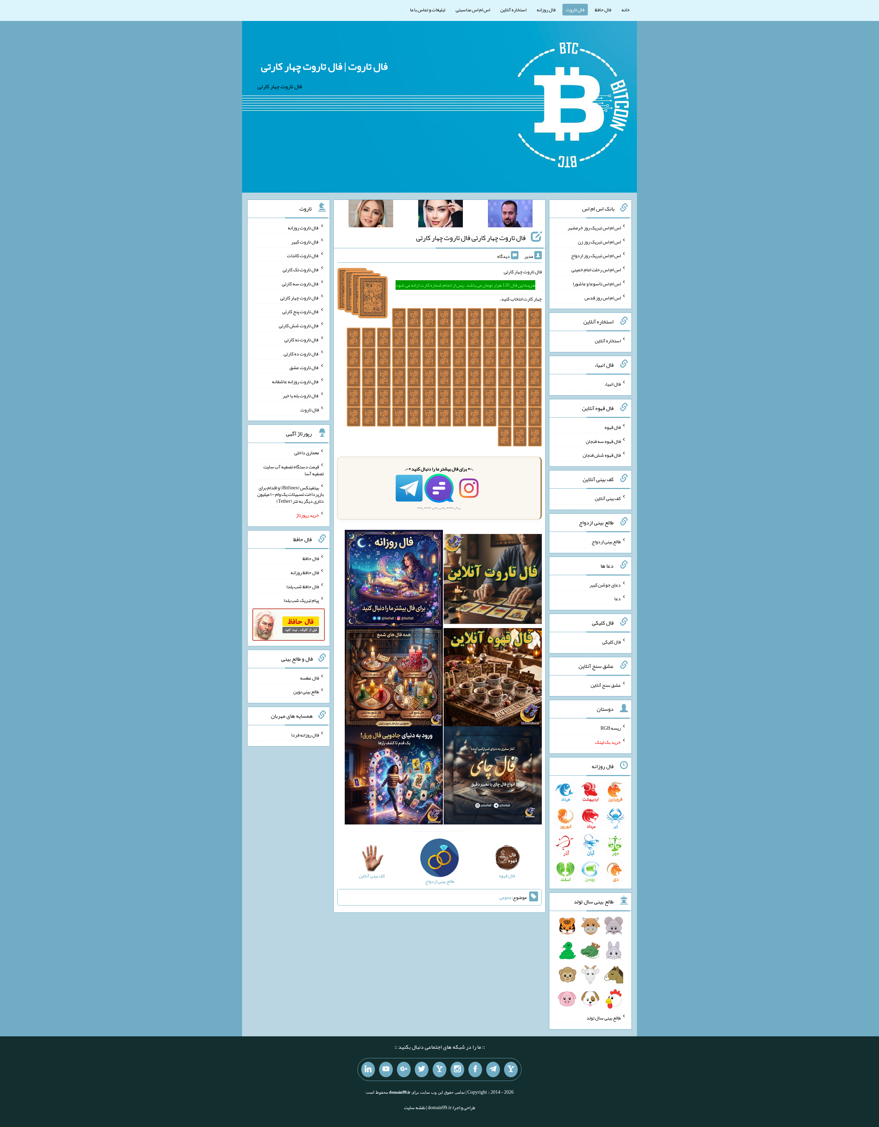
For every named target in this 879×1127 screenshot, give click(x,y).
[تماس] (439, 1070)
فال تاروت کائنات (303, 255)
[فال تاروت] (493, 580)
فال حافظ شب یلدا (302, 586)
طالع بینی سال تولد (603, 1018)
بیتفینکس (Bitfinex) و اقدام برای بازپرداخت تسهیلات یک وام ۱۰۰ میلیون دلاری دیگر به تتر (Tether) (290, 494)
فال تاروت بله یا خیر (301, 395)
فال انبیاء (612, 384)
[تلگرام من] (493, 1070)
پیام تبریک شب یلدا (301, 600)
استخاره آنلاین (513, 9)
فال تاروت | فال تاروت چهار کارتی (324, 66)
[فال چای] (493, 777)
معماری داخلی (306, 452)
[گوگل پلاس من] (404, 1070)
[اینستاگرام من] (457, 1070)
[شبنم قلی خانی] (371, 215)
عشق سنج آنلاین (606, 685)
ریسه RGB (611, 728)
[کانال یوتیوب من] (386, 1070)
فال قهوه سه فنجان (603, 441)
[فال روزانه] (394, 580)
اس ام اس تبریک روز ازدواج (596, 255)
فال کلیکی (611, 642)
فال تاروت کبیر (305, 241)
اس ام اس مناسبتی (473, 9)
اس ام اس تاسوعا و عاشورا (597, 283)
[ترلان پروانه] (440, 215)
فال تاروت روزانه (303, 227)
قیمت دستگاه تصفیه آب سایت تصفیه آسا (293, 470)
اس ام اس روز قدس (602, 297)
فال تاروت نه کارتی (301, 339)
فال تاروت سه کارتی (300, 283)
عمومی (505, 897)
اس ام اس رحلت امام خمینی (596, 269)
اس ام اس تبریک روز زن (599, 241)
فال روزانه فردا (305, 735)
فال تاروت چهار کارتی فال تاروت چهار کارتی (471, 237)
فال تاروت (575, 9)
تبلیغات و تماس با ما (427, 9)
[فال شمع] (394, 678)
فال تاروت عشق (304, 367)
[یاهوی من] (511, 1070)
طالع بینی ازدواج (606, 541)
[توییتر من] (422, 1070)
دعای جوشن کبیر (605, 584)
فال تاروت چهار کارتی (299, 297)
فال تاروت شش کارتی (299, 325)
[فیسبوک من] (475, 1070)
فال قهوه (613, 427)
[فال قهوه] (493, 678)
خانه (625, 9)
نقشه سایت (414, 1107)
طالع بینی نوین (306, 691)
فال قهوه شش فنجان (602, 455)
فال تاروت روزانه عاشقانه (295, 381)
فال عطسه (309, 677)
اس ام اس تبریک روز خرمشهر (594, 227)
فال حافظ (603, 9)
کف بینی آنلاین (608, 498)
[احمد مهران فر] (510, 215)
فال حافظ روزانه (304, 572)
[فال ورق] (394, 777)
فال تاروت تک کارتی (301, 269)
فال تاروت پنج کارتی (300, 311)
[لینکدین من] (368, 1070)
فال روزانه (546, 9)
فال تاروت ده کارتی (301, 353)
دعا (617, 598)
